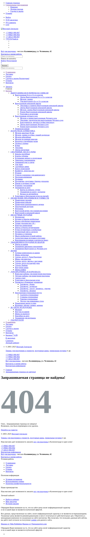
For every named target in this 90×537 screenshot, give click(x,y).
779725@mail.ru (12, 39)
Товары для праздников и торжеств (20, 351)
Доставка (9, 74)
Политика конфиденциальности (18, 484)
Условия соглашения (14, 479)
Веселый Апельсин (24, 347)
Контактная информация (15, 366)
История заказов (12, 504)
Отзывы (9, 13)
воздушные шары (42, 351)
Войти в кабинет (12, 499)
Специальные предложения (17, 5)
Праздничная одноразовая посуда (28, 293)
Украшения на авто (22, 188)
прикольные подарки (58, 351)
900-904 (13, 35)
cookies (34, 520)
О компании (10, 72)
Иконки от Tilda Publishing (11, 524)
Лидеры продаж (16, 9)
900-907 (13, 33)
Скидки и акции (16, 11)
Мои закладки (11, 502)
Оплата (8, 76)
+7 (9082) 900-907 (13, 355)
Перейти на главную (9, 430)
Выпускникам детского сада (26, 116)
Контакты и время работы (11, 54)
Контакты (9, 83)
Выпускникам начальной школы (28, 103)
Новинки (14, 7)
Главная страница (13, 3)
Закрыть (9, 87)
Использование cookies (15, 481)
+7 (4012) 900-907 (13, 359)
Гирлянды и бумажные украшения (28, 282)
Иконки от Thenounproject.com (34, 524)
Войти (8, 17)
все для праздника (41, 442)
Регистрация (12, 61)
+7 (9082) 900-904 (13, 357)
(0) (7, 25)
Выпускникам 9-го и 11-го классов (29, 95)
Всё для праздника (8, 51)
